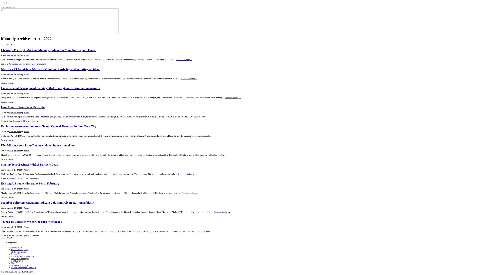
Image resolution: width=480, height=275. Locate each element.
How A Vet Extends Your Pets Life (23, 107)
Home (8, 3)
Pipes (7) (14, 263)
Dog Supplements (16, 121)
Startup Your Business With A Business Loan (29, 164)
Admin (26, 55)
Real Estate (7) (17, 261)
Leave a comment (39, 64)
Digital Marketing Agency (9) (22, 256)
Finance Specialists (16, 235)
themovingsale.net (8, 7)
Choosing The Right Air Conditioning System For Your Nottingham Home (48, 50)
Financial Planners (16, 178)
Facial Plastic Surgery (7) (21, 265)
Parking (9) (15, 254)
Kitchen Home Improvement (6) (23, 268)
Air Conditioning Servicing (19, 64)
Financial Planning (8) (19, 259)
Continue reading (184, 60)
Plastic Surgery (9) (18, 252)
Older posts (6, 45)
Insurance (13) (16, 247)
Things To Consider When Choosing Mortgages (31, 221)
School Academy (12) (19, 250)
